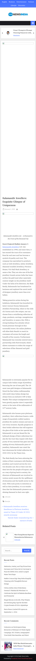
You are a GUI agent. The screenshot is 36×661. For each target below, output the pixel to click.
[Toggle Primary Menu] (33, 23)
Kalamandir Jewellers (10, 247)
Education (21, 5)
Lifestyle (13, 5)
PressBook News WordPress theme (21, 658)
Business (12, 2)
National (31, 2)
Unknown (7, 627)
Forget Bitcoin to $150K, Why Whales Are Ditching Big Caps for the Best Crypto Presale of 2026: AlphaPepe (17, 602)
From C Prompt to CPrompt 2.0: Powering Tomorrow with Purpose (24, 31)
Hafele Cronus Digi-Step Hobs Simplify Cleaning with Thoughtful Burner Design (17, 581)
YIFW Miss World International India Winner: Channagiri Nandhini (23, 644)
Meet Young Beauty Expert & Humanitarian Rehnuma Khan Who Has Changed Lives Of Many (24, 536)
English (4, 2)
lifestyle (7, 501)
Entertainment (21, 2)
